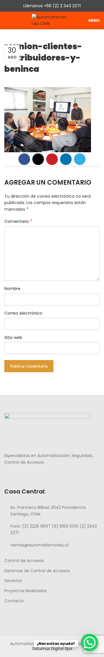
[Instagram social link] (14, 475)
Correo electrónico (23, 313)
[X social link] (38, 159)
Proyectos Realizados (25, 591)
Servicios (13, 580)
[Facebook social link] (24, 159)
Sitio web (13, 337)
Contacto (14, 601)
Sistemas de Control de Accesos (37, 571)
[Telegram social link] (80, 159)
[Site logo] (52, 20)
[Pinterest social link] (52, 159)
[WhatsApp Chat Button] (89, 642)
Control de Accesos (24, 561)
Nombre (12, 288)
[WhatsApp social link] (27, 475)
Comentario (18, 221)
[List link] (52, 510)
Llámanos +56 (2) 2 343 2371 (52, 6)
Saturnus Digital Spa (52, 649)
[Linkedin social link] (66, 159)
